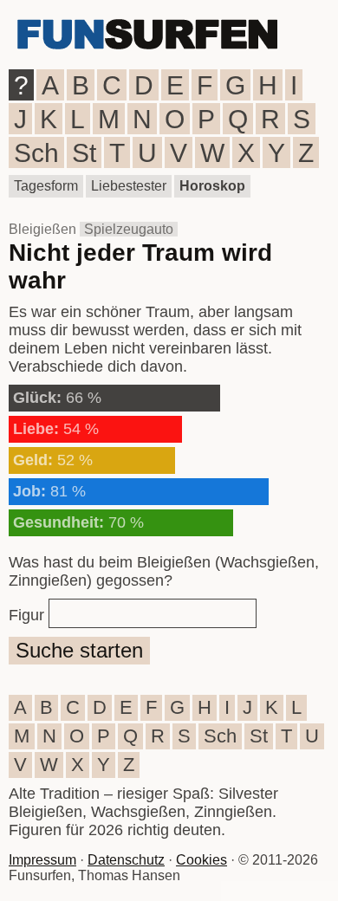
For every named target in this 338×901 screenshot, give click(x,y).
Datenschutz (126, 859)
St (84, 153)
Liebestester (128, 185)
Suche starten (79, 650)
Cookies (201, 859)
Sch (36, 153)
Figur (26, 615)
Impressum (42, 859)
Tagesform (46, 185)
